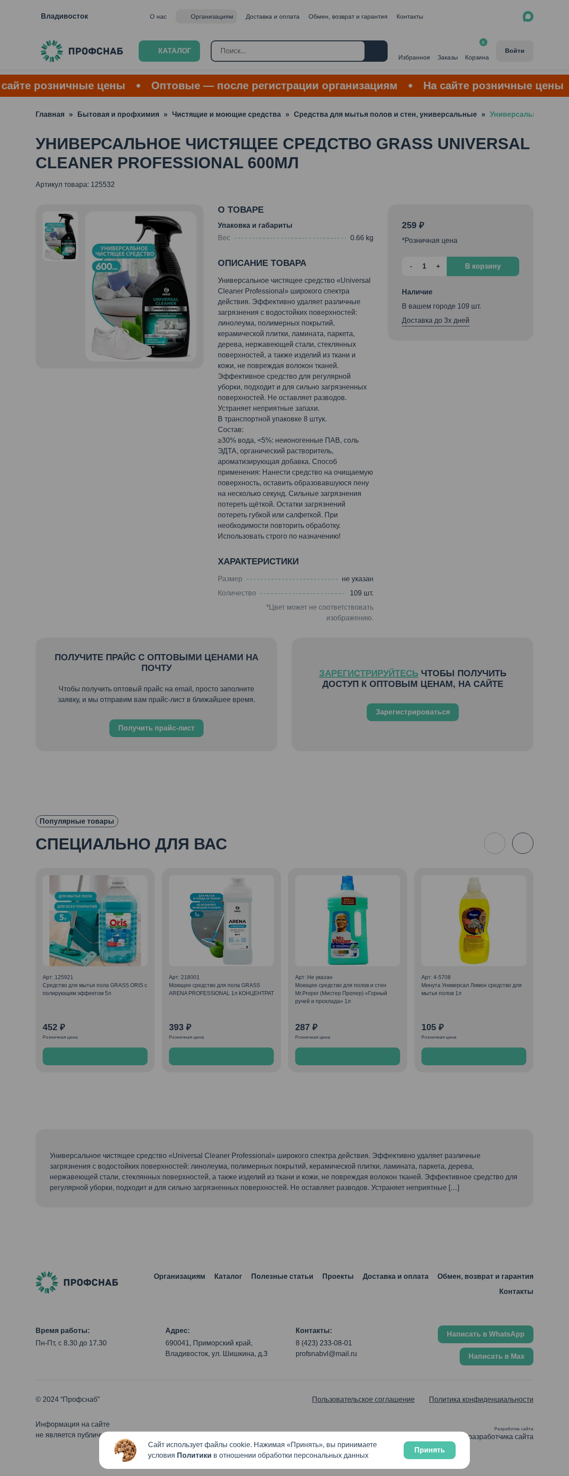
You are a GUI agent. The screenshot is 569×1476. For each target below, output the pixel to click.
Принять (429, 1450)
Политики (194, 1455)
